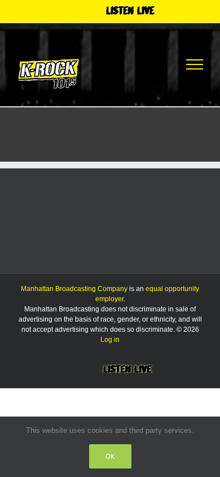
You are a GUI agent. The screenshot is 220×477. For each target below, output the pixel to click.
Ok (110, 456)
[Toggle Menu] (194, 64)
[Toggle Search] (153, 64)
